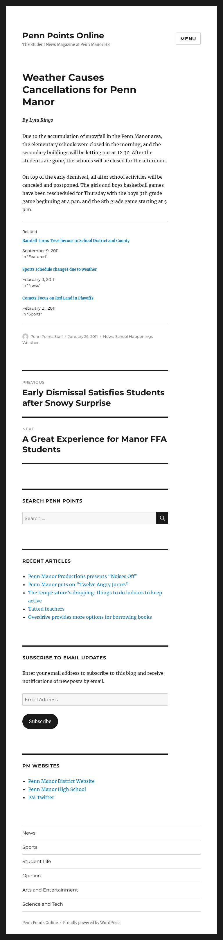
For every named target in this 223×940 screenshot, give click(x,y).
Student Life (36, 861)
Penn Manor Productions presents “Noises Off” (83, 576)
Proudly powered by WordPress (92, 922)
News (108, 336)
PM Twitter (41, 797)
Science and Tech (42, 904)
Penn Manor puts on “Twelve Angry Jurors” (78, 584)
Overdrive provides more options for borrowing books (90, 617)
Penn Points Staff (46, 336)
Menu (188, 39)
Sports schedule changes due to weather (59, 269)
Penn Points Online (63, 35)
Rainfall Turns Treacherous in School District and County (76, 240)
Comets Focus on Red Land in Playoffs (57, 298)
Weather (30, 342)
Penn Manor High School (57, 789)
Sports (29, 847)
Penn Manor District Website (61, 781)
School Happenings (134, 336)
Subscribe (40, 721)
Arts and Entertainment (50, 890)
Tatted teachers (46, 609)
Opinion (31, 875)
